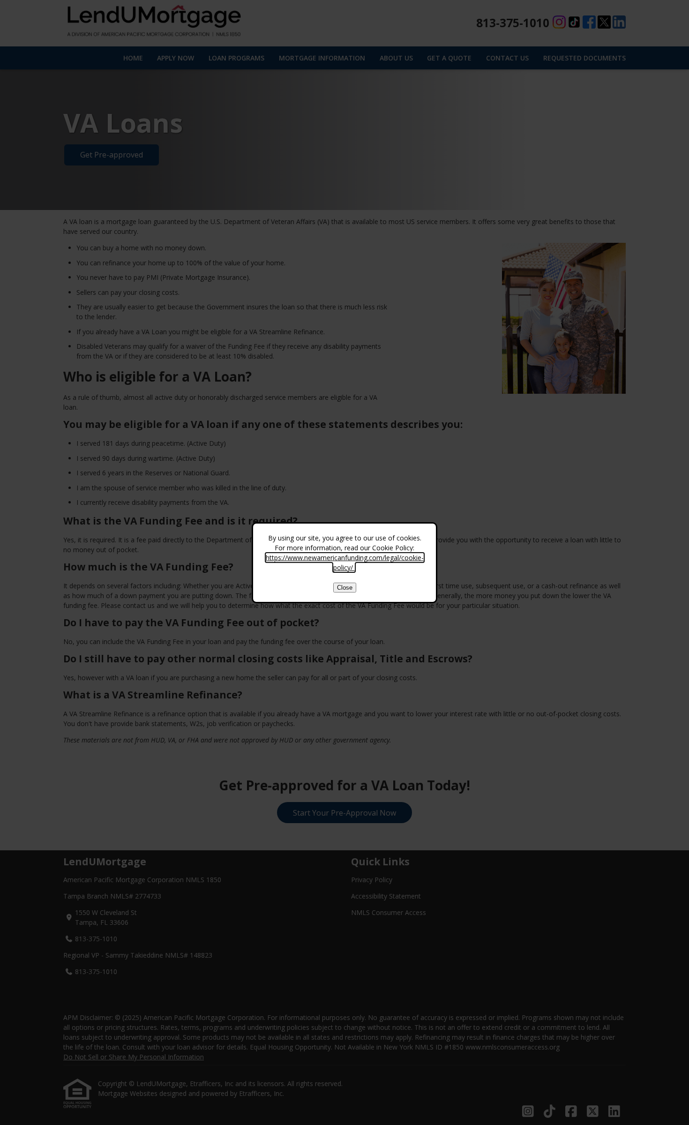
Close (344, 587)
